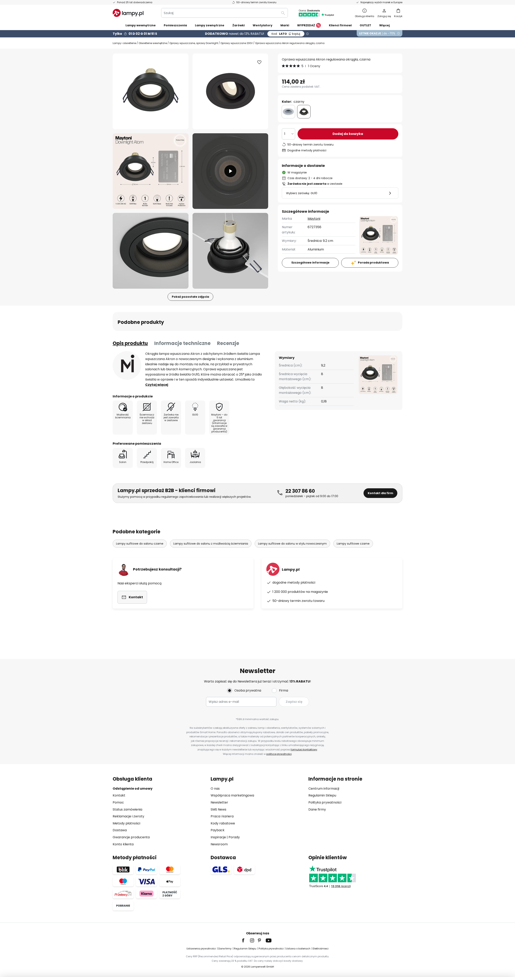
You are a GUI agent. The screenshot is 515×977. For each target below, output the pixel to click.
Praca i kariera (222, 816)
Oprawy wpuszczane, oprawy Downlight (193, 43)
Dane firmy (317, 809)
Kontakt (119, 795)
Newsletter (219, 802)
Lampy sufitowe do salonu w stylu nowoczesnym (292, 544)
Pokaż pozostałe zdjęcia (190, 297)
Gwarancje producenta (131, 837)
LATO (286, 34)
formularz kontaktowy (304, 749)
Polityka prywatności (324, 802)
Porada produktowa (373, 263)
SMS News (218, 809)
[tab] (130, 343)
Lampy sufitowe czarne (353, 544)
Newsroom (219, 844)
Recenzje (228, 343)
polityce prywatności (279, 754)
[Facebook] (245, 940)
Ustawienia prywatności (201, 948)
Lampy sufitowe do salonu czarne (139, 544)
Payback (218, 830)
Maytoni (314, 218)
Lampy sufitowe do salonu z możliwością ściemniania (210, 544)
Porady (234, 837)
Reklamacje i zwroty (128, 816)
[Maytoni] (127, 365)
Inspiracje (218, 837)
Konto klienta (123, 844)
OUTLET (365, 25)
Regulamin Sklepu (322, 795)
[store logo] (128, 13)
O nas (215, 788)
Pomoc (118, 802)
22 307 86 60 (300, 491)
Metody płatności (126, 823)
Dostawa (120, 830)
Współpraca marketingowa (232, 795)
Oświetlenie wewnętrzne (153, 43)
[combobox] (224, 12)
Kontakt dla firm (380, 493)
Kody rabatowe (223, 823)
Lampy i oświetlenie (124, 43)
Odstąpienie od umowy (132, 788)
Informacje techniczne (182, 343)
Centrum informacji (323, 788)
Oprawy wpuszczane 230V (236, 43)
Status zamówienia (127, 809)
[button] (150, 171)
